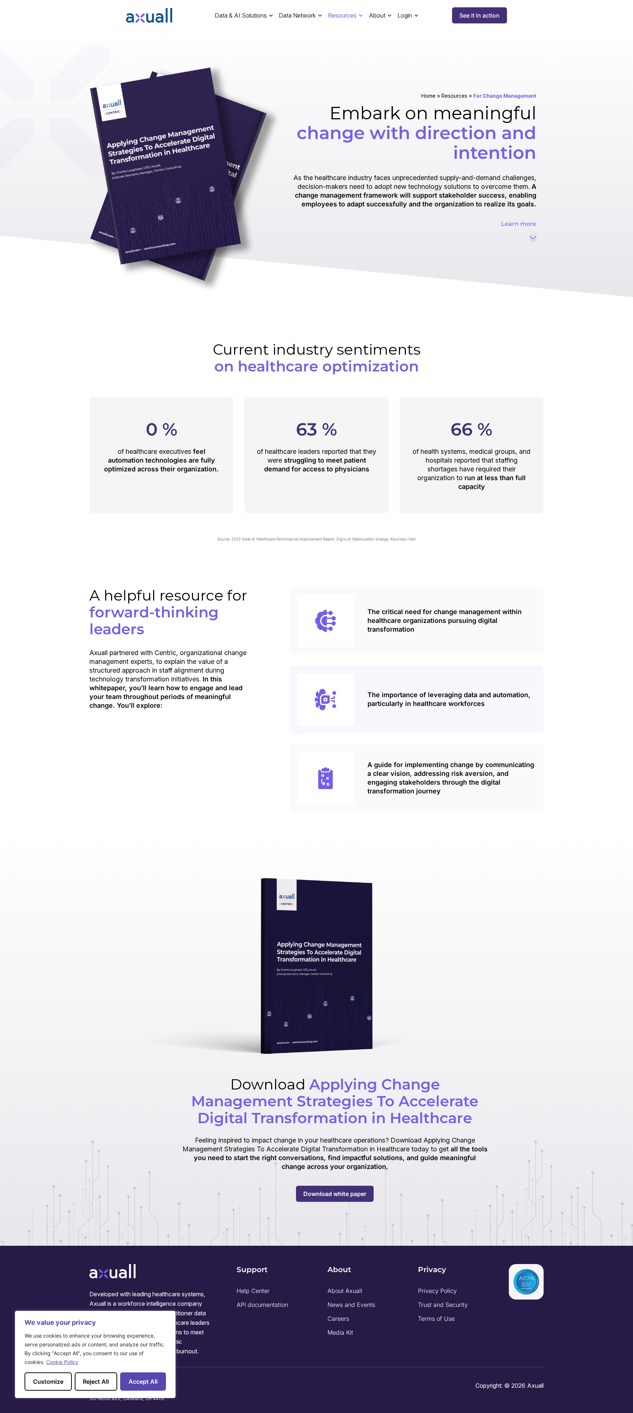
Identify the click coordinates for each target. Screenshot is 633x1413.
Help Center (253, 1290)
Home (428, 96)
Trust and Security (443, 1304)
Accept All (143, 1381)
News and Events (351, 1304)
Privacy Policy (437, 1290)
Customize (48, 1381)
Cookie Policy (62, 1362)
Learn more (518, 223)
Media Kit (340, 1332)
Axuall (535, 1385)
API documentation (262, 1304)
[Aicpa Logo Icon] (526, 1282)
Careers (338, 1318)
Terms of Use (436, 1318)
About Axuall (344, 1290)
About (377, 15)
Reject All (96, 1381)
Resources (454, 96)
